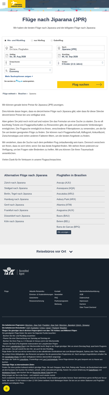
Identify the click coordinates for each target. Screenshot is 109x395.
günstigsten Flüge (12, 357)
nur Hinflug (39, 40)
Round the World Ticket (42, 373)
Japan (48, 328)
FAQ (56, 298)
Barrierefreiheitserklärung (89, 291)
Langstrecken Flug (18, 346)
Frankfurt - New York (50, 325)
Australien (35, 328)
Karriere (83, 304)
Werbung (58, 304)
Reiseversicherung (36, 301)
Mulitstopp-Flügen (9, 373)
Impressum (84, 301)
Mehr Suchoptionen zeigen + (19, 76)
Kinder (64, 62)
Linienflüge (24, 359)
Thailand (55, 328)
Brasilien (63, 328)
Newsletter (58, 294)
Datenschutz (84, 298)
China (42, 328)
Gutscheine (33, 298)
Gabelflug (58, 40)
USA (28, 328)
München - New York (33, 325)
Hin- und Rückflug (16, 40)
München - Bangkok (67, 325)
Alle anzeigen (63, 232)
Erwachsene (15, 62)
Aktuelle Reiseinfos (36, 291)
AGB (81, 294)
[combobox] (28, 63)
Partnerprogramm (61, 301)
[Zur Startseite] (16, 4)
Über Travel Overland (88, 307)
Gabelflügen (93, 370)
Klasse (12, 69)
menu (4, 4)
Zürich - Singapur (83, 325)
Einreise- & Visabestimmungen (41, 294)
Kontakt (57, 291)
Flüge (6, 291)
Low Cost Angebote (50, 359)
